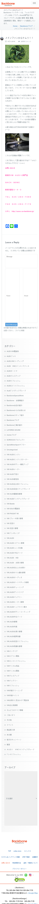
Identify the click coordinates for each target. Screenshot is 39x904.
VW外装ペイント (13, 695)
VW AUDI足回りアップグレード (18, 489)
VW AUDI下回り (13, 474)
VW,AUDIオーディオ (14, 577)
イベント (10, 725)
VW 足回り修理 (12, 528)
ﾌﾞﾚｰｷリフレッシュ (14, 754)
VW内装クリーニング (14, 690)
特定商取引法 (16, 863)
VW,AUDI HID (12, 558)
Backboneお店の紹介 (14, 405)
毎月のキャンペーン (14, 740)
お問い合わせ (5, 863)
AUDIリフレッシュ (13, 381)
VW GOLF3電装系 (13, 508)
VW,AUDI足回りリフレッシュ (18, 641)
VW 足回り (11, 523)
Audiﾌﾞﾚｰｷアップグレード (16, 391)
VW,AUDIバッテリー (14, 597)
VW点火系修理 (12, 705)
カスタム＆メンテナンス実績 (10, 857)
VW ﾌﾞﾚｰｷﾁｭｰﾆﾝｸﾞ (13, 533)
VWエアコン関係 (13, 656)
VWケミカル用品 (13, 666)
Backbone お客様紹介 (15, 400)
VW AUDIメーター (13, 469)
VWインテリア (12, 651)
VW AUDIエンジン (13, 454)
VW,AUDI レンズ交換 (15, 548)
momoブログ (11, 435)
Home (15, 26)
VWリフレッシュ (13, 685)
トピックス (27, 851)
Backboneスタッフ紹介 (15, 415)
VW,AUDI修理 (12, 622)
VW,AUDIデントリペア (15, 592)
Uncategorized (12, 450)
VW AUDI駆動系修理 (14, 494)
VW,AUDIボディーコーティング (18, 612)
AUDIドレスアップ (13, 376)
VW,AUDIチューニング (15, 587)
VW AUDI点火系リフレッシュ (17, 484)
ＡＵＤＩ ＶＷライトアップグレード (20, 749)
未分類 (9, 735)
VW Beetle (11, 504)
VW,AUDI (10, 538)
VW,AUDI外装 (12, 626)
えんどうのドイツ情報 (15, 710)
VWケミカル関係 (13, 671)
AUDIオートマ (12, 371)
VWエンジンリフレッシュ (16, 661)
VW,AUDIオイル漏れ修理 (16, 572)
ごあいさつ (11, 715)
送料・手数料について (31, 863)
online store (17, 851)
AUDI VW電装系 (13, 351)
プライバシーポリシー (19, 869)
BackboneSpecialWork (15, 395)
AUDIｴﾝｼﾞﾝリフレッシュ (16, 386)
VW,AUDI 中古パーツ (15, 553)
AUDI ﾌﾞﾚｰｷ (11, 356)
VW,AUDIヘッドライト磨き (17, 607)
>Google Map (32, 893)
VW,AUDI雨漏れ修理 (14, 646)
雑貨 (8, 744)
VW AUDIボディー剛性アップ (17, 464)
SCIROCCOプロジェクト (16, 440)
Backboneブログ (26, 26)
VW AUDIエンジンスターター (17, 459)
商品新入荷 (11, 730)
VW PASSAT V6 (13, 513)
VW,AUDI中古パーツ (14, 617)
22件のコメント (26, 41)
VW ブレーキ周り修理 (15, 518)
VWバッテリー (12, 681)
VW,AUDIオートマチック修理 (18, 582)
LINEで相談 (26, 857)
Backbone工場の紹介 (14, 425)
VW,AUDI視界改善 (13, 636)
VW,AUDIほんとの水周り (16, 567)
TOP (9, 851)
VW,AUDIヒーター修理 (15, 602)
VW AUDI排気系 (13, 479)
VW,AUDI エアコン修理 (15, 543)
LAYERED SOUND (13, 430)
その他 (9, 720)
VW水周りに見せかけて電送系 (18, 700)
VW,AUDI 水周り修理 (15, 563)
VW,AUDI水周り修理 (14, 631)
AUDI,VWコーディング (15, 361)
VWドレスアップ (13, 676)
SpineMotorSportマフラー (16, 445)
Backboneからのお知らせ (16, 410)
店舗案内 (35, 857)
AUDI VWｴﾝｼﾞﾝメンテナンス (18, 366)
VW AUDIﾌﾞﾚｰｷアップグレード (18, 499)
